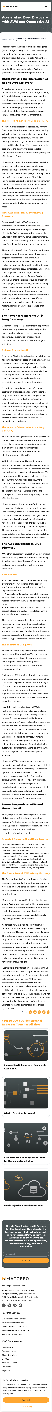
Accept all (26, 1400)
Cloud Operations (9, 1355)
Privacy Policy (8, 1393)
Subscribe (26, 1260)
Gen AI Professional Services (14, 1319)
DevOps (5, 1359)
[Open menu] (46, 6)
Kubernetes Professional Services (16, 1330)
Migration (6, 1370)
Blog (10, 39)
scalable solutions (40, 250)
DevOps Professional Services (14, 1326)
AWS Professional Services (13, 1322)
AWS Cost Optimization (12, 1334)
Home (4, 39)
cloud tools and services (33, 225)
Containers (6, 1366)
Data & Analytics (9, 1351)
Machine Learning (9, 1362)
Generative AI (8, 1347)
